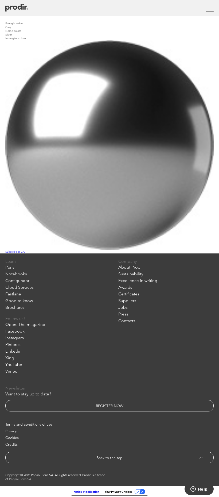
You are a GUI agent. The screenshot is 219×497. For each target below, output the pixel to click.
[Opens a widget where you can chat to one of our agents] (199, 489)
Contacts (126, 320)
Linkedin (13, 351)
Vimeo (11, 371)
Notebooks (16, 273)
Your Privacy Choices (118, 491)
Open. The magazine (25, 324)
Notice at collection (86, 491)
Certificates (128, 293)
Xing (9, 357)
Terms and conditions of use (28, 424)
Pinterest (13, 344)
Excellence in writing (137, 280)
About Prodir (130, 267)
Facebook (15, 331)
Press (123, 314)
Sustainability (130, 273)
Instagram (14, 337)
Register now (109, 405)
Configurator (17, 280)
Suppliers (127, 300)
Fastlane (13, 293)
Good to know (19, 300)
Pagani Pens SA (20, 479)
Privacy (11, 431)
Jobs (123, 307)
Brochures (15, 307)
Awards (125, 287)
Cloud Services (19, 287)
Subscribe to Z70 (15, 251)
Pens (9, 267)
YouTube (13, 364)
